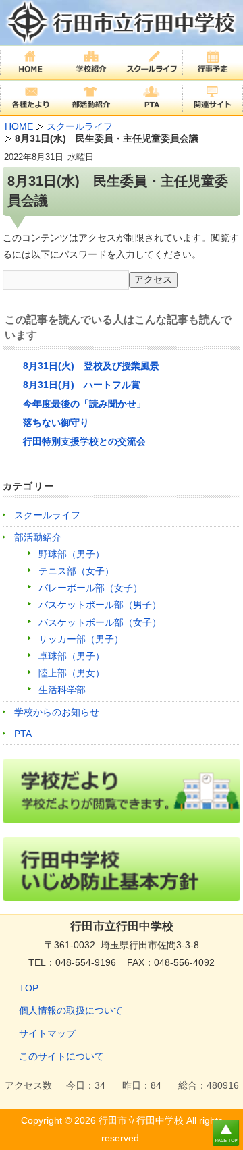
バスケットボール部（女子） (99, 622)
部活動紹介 (37, 537)
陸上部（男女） (71, 672)
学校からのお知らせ (56, 712)
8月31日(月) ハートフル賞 (81, 384)
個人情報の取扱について (71, 1010)
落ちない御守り (56, 422)
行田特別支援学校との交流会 (84, 441)
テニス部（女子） (76, 571)
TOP (28, 988)
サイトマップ (47, 1033)
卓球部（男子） (71, 656)
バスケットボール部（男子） (99, 604)
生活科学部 (62, 689)
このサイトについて (61, 1056)
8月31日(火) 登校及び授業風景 (91, 365)
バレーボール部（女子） (90, 587)
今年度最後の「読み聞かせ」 (84, 403)
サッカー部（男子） (81, 639)
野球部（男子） (71, 554)
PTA (23, 733)
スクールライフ (47, 515)
